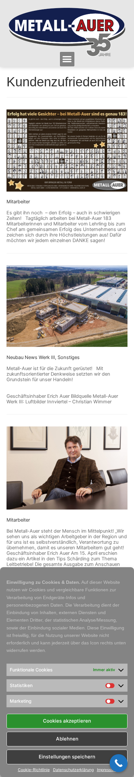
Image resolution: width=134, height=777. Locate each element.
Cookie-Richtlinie (34, 770)
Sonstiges (69, 357)
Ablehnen (67, 739)
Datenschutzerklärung (73, 770)
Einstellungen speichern (67, 757)
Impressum (106, 770)
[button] (67, 59)
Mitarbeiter (18, 202)
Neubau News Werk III (31, 357)
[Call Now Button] (118, 763)
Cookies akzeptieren (67, 721)
